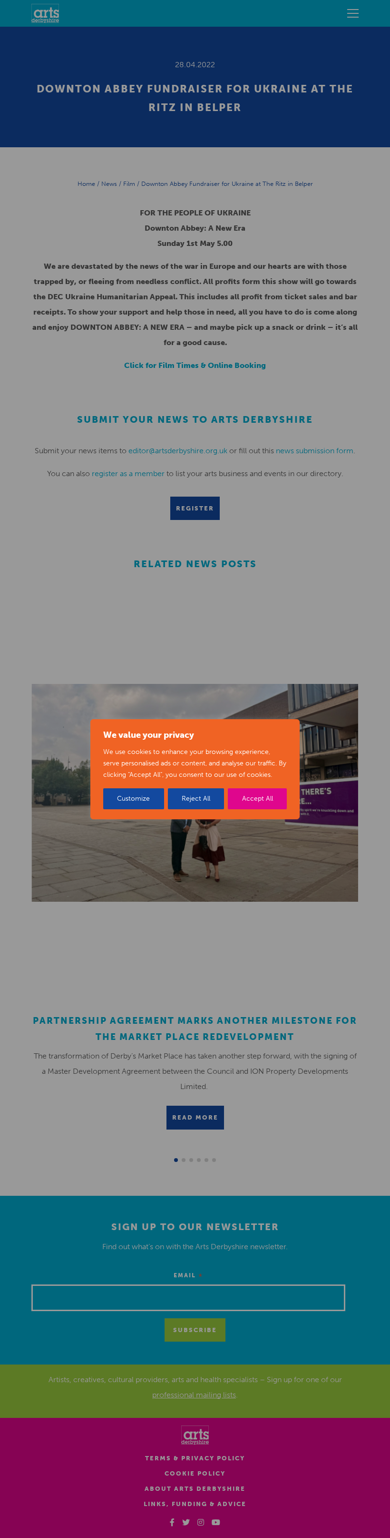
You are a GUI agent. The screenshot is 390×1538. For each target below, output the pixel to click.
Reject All (196, 798)
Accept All (257, 798)
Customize (133, 798)
